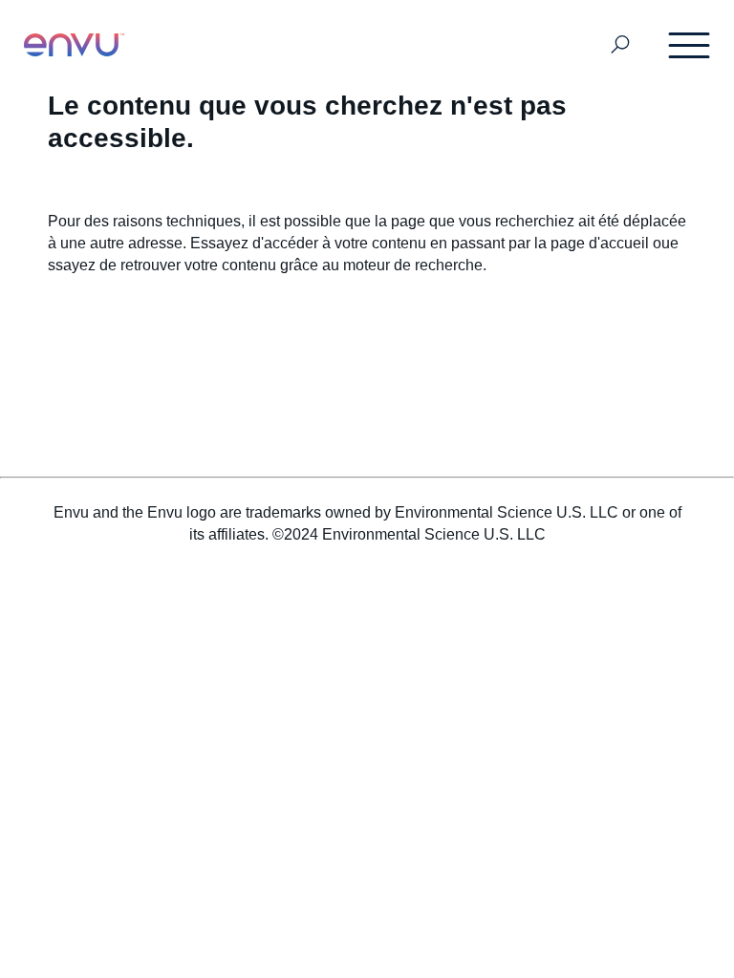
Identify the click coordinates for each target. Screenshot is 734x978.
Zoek (620, 45)
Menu (690, 45)
